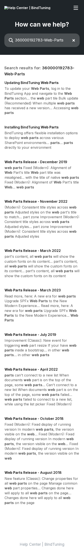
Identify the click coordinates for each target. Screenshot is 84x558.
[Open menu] (76, 7)
